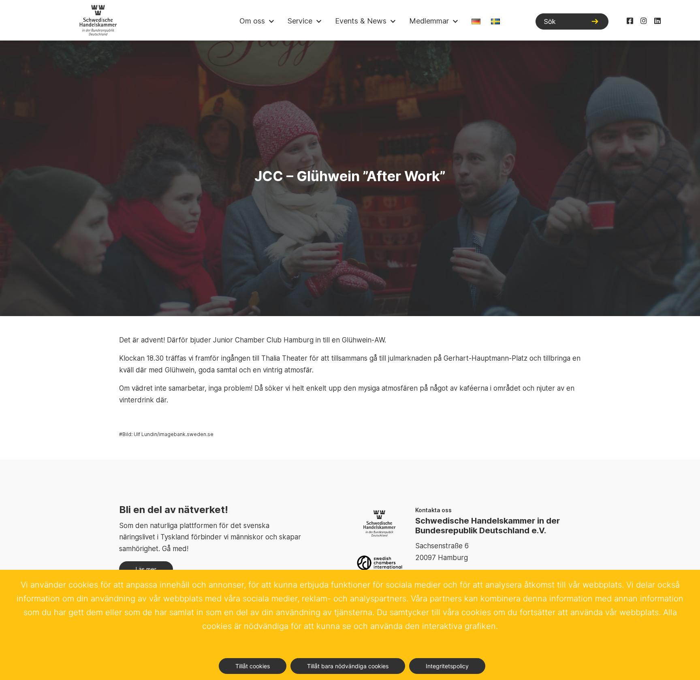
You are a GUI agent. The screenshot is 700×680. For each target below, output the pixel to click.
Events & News (360, 21)
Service (300, 21)
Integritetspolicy (447, 666)
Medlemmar (429, 21)
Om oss (252, 21)
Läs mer (146, 569)
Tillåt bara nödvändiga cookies (347, 666)
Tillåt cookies (252, 666)
